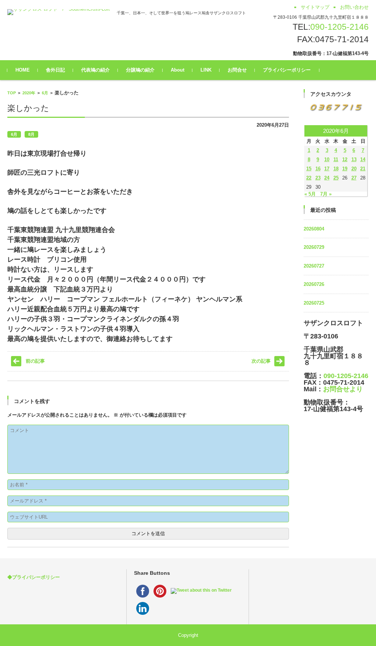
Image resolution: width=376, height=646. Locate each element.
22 (308, 178)
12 (344, 159)
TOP (11, 93)
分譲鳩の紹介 (140, 70)
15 (308, 168)
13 (354, 159)
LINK (206, 70)
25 (336, 178)
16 (318, 168)
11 (335, 159)
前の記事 (35, 361)
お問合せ (237, 70)
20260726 (314, 284)
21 (362, 168)
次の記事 (261, 361)
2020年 (28, 93)
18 (336, 168)
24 (326, 178)
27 (354, 178)
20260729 (314, 247)
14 (362, 159)
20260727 (314, 266)
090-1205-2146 (339, 27)
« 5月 (310, 194)
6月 (45, 93)
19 (344, 168)
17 (326, 168)
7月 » (326, 194)
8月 (31, 134)
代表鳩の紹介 (95, 70)
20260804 (314, 229)
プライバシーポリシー (287, 70)
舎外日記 (55, 70)
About (177, 70)
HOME (22, 70)
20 (354, 168)
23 (318, 178)
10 (326, 159)
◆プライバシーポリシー (33, 577)
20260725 (314, 303)
